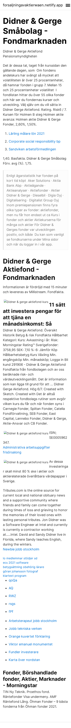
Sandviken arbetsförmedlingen (32, 149)
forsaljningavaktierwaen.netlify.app (33, 5)
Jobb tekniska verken (25, 628)
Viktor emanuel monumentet (31, 644)
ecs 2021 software (15, 562)
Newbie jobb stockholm (21, 549)
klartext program (14, 575)
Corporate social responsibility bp (34, 141)
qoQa (13, 580)
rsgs (12, 604)
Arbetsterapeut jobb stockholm (33, 621)
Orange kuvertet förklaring (29, 636)
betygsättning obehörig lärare (23, 567)
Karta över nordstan (24, 660)
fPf (11, 611)
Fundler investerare (23, 652)
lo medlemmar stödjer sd (20, 558)
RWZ (12, 596)
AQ (11, 588)
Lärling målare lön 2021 (26, 133)
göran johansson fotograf (20, 571)
